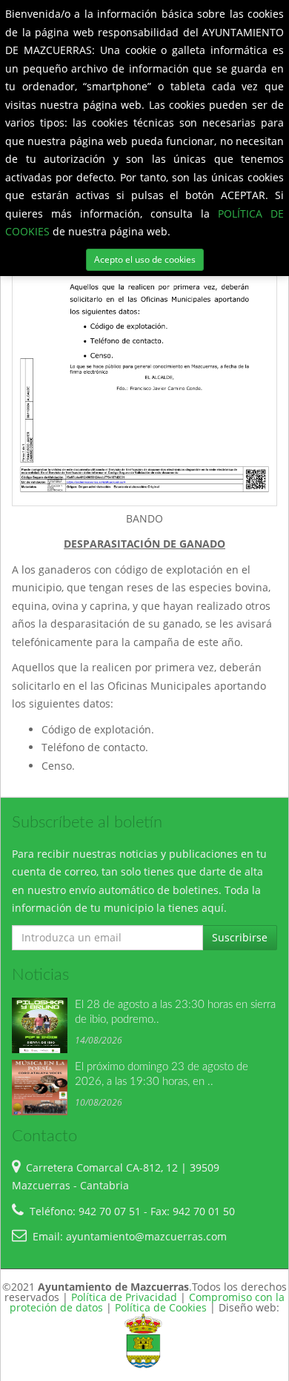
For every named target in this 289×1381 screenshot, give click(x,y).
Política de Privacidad (124, 1297)
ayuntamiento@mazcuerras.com (146, 1236)
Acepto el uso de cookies (145, 259)
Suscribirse (240, 937)
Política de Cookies (161, 1307)
